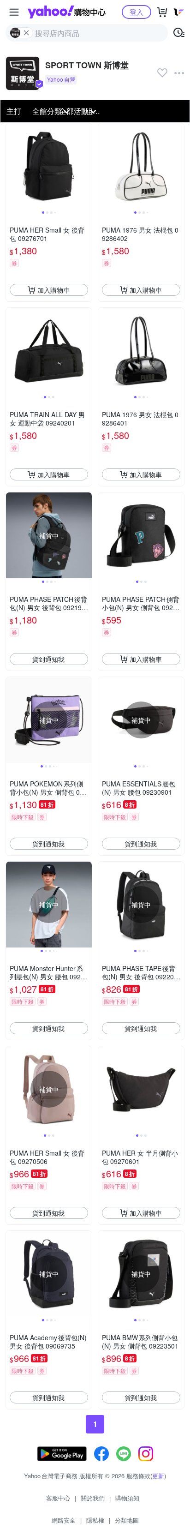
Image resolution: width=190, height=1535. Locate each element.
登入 (136, 12)
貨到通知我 (48, 659)
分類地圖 (127, 1520)
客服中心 (58, 1497)
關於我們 (93, 1497)
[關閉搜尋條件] (26, 33)
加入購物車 (53, 289)
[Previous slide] (12, 166)
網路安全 (64, 1520)
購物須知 (127, 1497)
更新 (158, 1475)
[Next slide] (86, 166)
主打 (13, 111)
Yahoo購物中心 (67, 12)
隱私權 (95, 1520)
